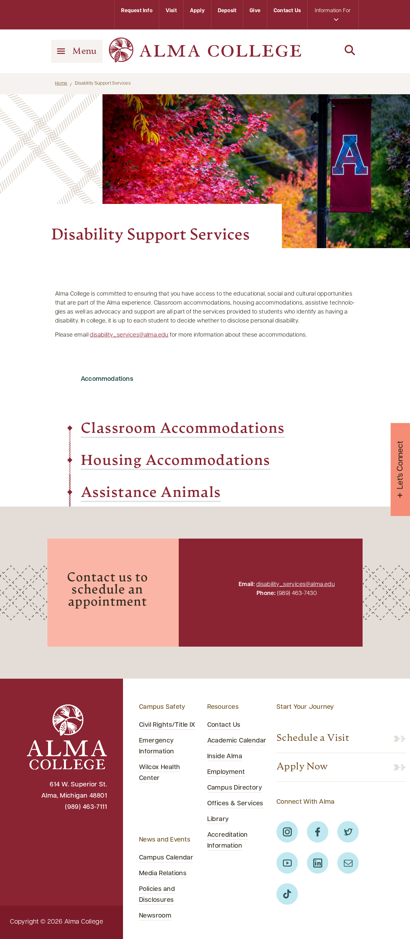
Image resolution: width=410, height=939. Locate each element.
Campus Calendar (166, 858)
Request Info (136, 10)
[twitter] (348, 832)
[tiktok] (287, 894)
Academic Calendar (236, 741)
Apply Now (302, 767)
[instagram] (287, 832)
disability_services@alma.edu (129, 335)
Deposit (227, 10)
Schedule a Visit (312, 738)
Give (255, 10)
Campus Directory (234, 788)
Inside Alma (224, 756)
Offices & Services (235, 804)
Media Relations (162, 873)
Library (218, 819)
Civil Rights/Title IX (167, 725)
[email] (348, 863)
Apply (197, 10)
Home (61, 83)
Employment (226, 772)
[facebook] (317, 832)
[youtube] (287, 863)
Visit (171, 10)
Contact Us (287, 10)
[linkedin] (317, 863)
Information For (333, 10)
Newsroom (155, 916)
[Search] (333, 50)
